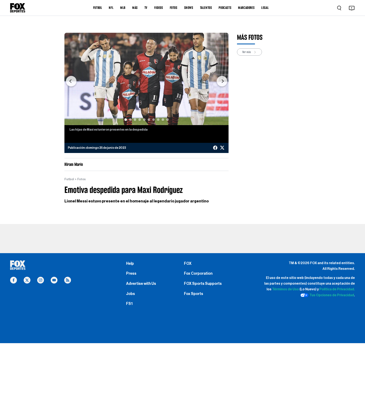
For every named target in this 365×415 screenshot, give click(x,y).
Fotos (81, 179)
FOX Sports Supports (203, 283)
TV (145, 8)
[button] (71, 81)
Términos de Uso (285, 289)
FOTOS (173, 8)
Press (131, 273)
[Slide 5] (144, 119)
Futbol (69, 179)
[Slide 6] (149, 119)
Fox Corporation (198, 273)
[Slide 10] (167, 119)
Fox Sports (193, 294)
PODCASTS (225, 8)
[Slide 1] (125, 119)
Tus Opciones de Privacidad (331, 295)
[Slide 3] (135, 119)
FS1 (129, 304)
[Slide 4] (139, 119)
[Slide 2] (130, 119)
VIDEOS (158, 8)
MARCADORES (246, 8)
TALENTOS (206, 8)
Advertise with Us (141, 283)
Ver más (247, 52)
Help (130, 263)
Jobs (130, 294)
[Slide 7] (153, 119)
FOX (188, 263)
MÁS (135, 8)
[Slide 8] (158, 119)
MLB (122, 8)
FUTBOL (97, 8)
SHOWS (188, 8)
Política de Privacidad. (337, 289)
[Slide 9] (163, 119)
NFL (111, 8)
